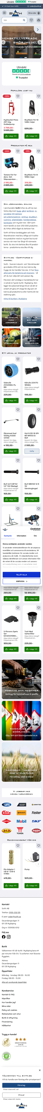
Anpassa (20, 581)
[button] (4, 12)
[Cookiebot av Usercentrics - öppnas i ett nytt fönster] (30, 529)
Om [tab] (35, 536)
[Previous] (3, 42)
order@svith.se (35, 6)
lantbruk (30, 211)
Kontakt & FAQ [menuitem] (8, 994)
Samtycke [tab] (8, 536)
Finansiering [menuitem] (7, 1021)
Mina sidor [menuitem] (6, 1006)
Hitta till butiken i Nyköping (15, 298)
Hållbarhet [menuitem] (6, 1025)
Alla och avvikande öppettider (14, 982)
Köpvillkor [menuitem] (6, 998)
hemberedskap (29, 219)
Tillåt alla (21, 575)
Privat (21, 1095)
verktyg (24, 216)
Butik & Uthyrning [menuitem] (9, 1017)
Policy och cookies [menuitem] (9, 1010)
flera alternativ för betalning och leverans (21, 271)
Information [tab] (21, 536)
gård (24, 211)
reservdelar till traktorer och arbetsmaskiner (20, 214)
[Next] (40, 42)
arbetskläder (17, 219)
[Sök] (24, 20)
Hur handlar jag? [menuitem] (9, 1002)
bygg (19, 211)
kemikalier (8, 222)
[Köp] (11, 136)
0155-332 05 (14, 912)
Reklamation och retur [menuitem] (11, 1013)
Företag (21, 1085)
